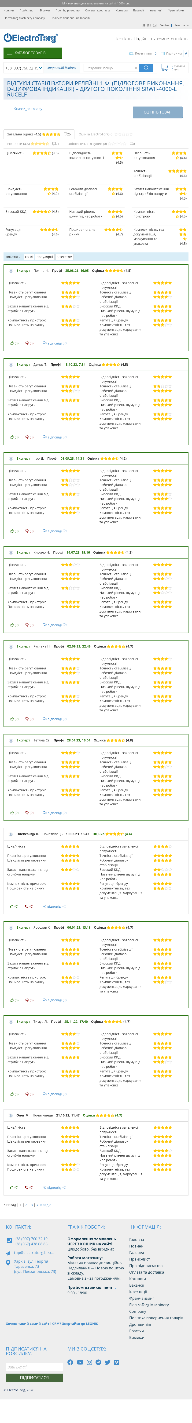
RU (149, 25)
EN (155, 25)
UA (143, 25)
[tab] (39, 134)
